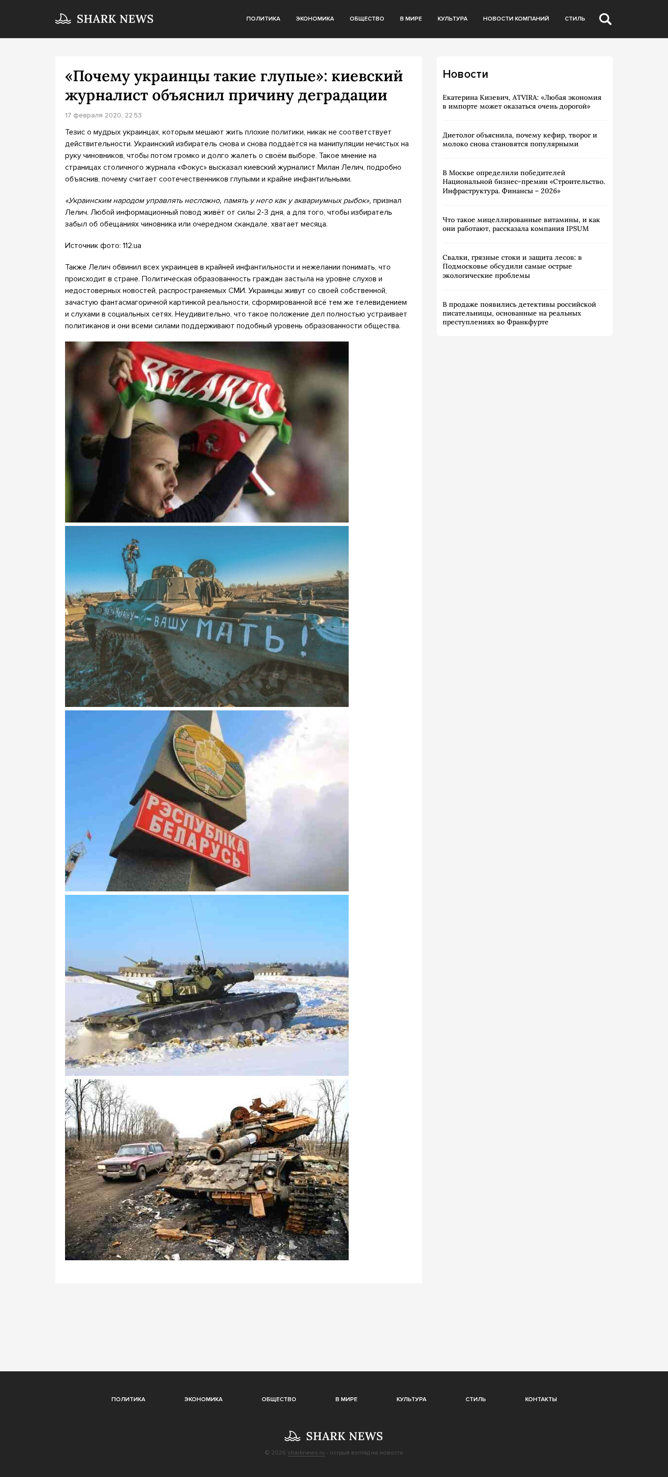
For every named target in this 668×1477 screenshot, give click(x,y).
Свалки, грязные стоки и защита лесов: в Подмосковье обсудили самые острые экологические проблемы (512, 266)
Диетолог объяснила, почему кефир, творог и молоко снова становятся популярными (520, 139)
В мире (411, 19)
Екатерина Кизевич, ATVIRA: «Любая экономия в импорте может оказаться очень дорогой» (522, 102)
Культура (453, 19)
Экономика (315, 19)
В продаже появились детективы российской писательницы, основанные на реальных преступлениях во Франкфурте (519, 313)
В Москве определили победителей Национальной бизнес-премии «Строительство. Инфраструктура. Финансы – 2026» (524, 181)
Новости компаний (516, 19)
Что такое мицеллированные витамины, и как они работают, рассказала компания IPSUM (521, 224)
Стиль (575, 19)
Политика (263, 19)
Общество (367, 19)
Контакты (541, 1399)
